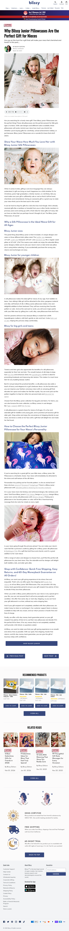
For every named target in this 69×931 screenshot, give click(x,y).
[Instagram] (16, 922)
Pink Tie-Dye (25, 406)
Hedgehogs (34, 485)
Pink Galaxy (30, 494)
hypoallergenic (36, 375)
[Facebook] (4, 922)
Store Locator (7, 909)
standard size (40, 240)
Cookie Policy (7, 893)
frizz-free (10, 375)
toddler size (40, 237)
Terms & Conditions (9, 882)
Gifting (8, 25)
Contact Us (6, 874)
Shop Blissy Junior (31, 643)
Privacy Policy (7, 885)
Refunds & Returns (9, 888)
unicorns (17, 485)
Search (5, 906)
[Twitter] (8, 922)
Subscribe (56, 874)
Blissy (9, 928)
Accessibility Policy (9, 899)
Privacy (5, 896)
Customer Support (9, 869)
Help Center (7, 872)
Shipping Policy (8, 891)
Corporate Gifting (8, 880)
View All (34, 713)
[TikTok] (24, 922)
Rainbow (45, 494)
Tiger (9, 406)
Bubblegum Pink (11, 551)
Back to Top (34, 855)
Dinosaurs (25, 485)
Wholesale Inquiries (9, 877)
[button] (55, 3)
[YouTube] (20, 922)
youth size (14, 240)
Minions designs (38, 497)
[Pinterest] (12, 922)
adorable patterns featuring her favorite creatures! (33, 488)
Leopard (14, 406)
